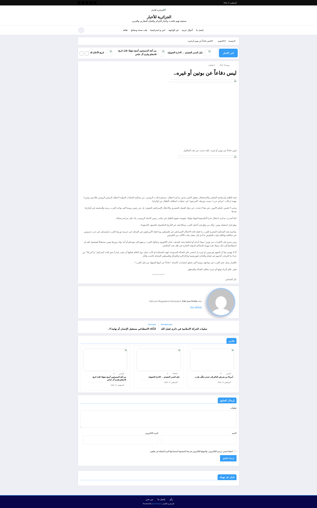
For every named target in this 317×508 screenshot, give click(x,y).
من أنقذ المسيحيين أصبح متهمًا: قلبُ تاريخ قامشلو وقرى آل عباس (144, 52)
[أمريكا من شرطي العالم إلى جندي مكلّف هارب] (212, 360)
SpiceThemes (156, 504)
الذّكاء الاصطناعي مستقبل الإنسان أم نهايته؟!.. (132, 328)
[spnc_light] (81, 30)
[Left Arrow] (87, 53)
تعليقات (233, 408)
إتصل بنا (199, 30)
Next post (152, 324)
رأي (171, 499)
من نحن (149, 499)
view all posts (196, 307)
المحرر (228, 373)
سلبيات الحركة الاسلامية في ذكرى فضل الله (184, 328)
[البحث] (89, 30)
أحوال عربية (187, 30)
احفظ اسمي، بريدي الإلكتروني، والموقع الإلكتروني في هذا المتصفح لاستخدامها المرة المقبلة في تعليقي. (191, 451)
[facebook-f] (94, 2)
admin (175, 373)
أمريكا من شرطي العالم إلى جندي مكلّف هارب (214, 377)
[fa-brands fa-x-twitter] (91, 2)
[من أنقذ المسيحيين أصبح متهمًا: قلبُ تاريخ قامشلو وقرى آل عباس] (105, 360)
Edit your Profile (189, 301)
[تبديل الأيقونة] (237, 30)
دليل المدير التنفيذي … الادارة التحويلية (191, 52)
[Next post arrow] (81, 327)
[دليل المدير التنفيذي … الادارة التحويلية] (158, 360)
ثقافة (125, 30)
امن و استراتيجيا (157, 30)
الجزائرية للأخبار (159, 17)
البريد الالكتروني (151, 433)
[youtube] (79, 2)
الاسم (234, 433)
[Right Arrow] (82, 53)
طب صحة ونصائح (139, 30)
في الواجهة (173, 30)
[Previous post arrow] (236, 327)
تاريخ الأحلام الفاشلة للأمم (99, 52)
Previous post (166, 324)
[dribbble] (87, 2)
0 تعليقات (211, 65)
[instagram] (83, 2)
